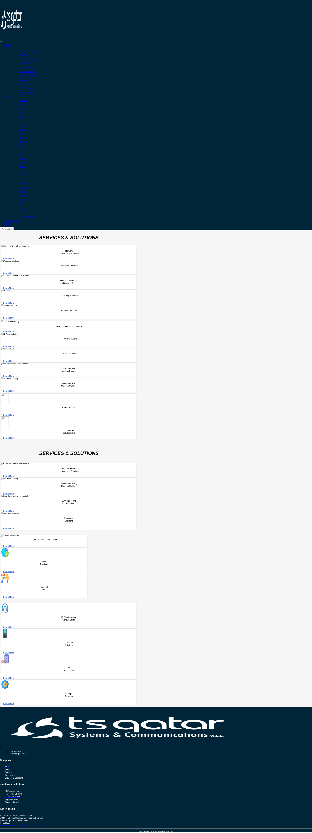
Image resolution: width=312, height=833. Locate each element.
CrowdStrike (24, 188)
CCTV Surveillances (28, 88)
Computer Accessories (28, 76)
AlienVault (24, 105)
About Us (8, 223)
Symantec (23, 175)
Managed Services (12, 221)
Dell (21, 212)
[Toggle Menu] (1, 41)
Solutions (8, 47)
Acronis (23, 159)
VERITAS (24, 192)
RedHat (22, 167)
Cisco (22, 121)
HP (21, 204)
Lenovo (22, 150)
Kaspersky (24, 142)
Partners (8, 96)
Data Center (24, 55)
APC (21, 109)
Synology (23, 179)
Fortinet (22, 130)
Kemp (22, 146)
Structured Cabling (27, 84)
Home (7, 45)
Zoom (22, 125)
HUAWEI (23, 138)
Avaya (22, 117)
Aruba (22, 113)
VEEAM (23, 183)
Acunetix (23, 101)
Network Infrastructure (28, 51)
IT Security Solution (27, 72)
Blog (7, 225)
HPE (21, 134)
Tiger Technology (26, 217)
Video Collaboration (27, 92)
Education (23, 80)
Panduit (22, 163)
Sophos (22, 171)
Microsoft (23, 208)
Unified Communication (29, 59)
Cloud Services (25, 63)
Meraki (22, 154)
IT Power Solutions (27, 67)
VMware (23, 200)
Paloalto (23, 196)
